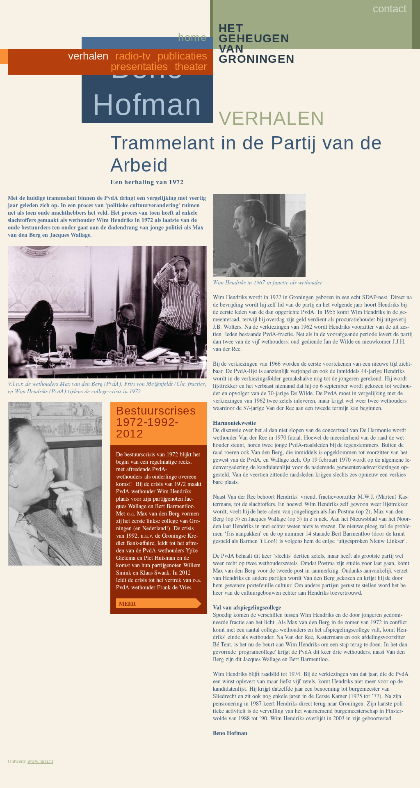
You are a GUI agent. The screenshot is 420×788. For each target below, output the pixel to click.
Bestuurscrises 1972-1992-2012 (156, 422)
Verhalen (88, 56)
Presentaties (139, 66)
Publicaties (182, 56)
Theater (191, 66)
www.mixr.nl (40, 761)
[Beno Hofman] (192, 18)
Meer (127, 603)
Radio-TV (133, 56)
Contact (389, 8)
